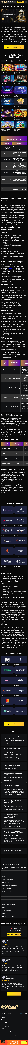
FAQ (3, 913)
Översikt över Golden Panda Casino (11, 872)
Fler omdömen (14, 993)
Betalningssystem (6, 910)
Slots (23, 61)
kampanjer (12, 268)
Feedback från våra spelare (9, 916)
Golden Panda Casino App (9, 891)
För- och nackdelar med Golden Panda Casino (12, 875)
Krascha (16, 61)
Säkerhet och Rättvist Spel (9, 904)
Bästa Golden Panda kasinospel (10, 864)
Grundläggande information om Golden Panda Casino (14, 868)
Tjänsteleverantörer (7, 898)
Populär (3, 61)
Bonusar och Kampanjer (8, 879)
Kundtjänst (5, 901)
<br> (3, 895)
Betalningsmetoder (7, 888)
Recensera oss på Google (14, 934)
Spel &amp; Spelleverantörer (9, 885)
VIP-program (5, 882)
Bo (9, 61)
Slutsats (4, 907)
